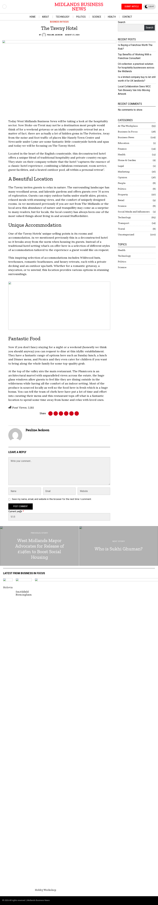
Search (121, 22)
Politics (122, 188)
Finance (122, 148)
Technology (124, 217)
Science (122, 205)
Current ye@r (16, 511)
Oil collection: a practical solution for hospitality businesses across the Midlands (136, 67)
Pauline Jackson (54, 35)
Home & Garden (127, 160)
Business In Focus (59, 22)
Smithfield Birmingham (24, 593)
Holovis (8, 587)
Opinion (122, 177)
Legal (121, 165)
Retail (121, 200)
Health (121, 154)
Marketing (123, 171)
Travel (121, 228)
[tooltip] (4, 6)
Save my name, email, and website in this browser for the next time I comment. (51, 499)
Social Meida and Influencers (134, 211)
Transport (123, 223)
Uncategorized (126, 234)
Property (123, 194)
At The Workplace (128, 125)
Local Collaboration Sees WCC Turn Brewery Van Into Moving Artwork (134, 90)
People (121, 183)
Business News (126, 137)
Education (123, 143)
